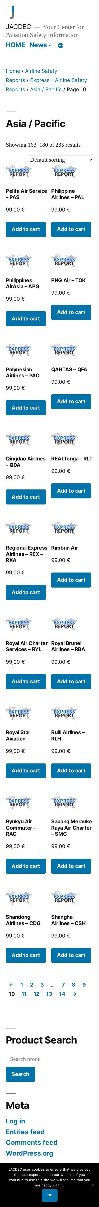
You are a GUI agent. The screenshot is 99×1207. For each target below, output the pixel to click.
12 (36, 994)
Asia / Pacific (46, 89)
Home (13, 71)
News (38, 45)
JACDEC (18, 27)
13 (49, 994)
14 (62, 994)
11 (24, 994)
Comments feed (32, 1142)
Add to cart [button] (26, 229)
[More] (61, 46)
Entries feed (25, 1132)
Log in (15, 1121)
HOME (15, 45)
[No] (92, 1184)
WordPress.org (29, 1153)
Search (20, 1074)
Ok (50, 1195)
